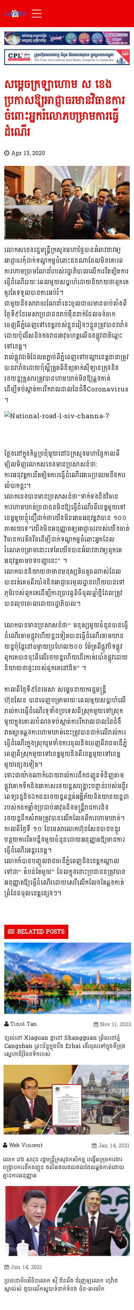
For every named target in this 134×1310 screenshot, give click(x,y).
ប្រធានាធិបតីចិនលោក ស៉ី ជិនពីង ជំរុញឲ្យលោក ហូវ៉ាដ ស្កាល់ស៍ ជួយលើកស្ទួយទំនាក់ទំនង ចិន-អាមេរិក (61, 1285)
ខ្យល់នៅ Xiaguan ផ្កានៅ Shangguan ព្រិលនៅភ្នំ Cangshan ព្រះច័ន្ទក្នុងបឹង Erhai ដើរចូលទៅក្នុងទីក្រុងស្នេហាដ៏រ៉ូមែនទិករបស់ (64, 1046)
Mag (15, 13)
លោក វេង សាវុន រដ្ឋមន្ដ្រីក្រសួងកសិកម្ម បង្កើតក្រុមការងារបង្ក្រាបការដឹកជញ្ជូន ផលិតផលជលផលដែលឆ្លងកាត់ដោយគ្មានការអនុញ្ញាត (63, 1168)
